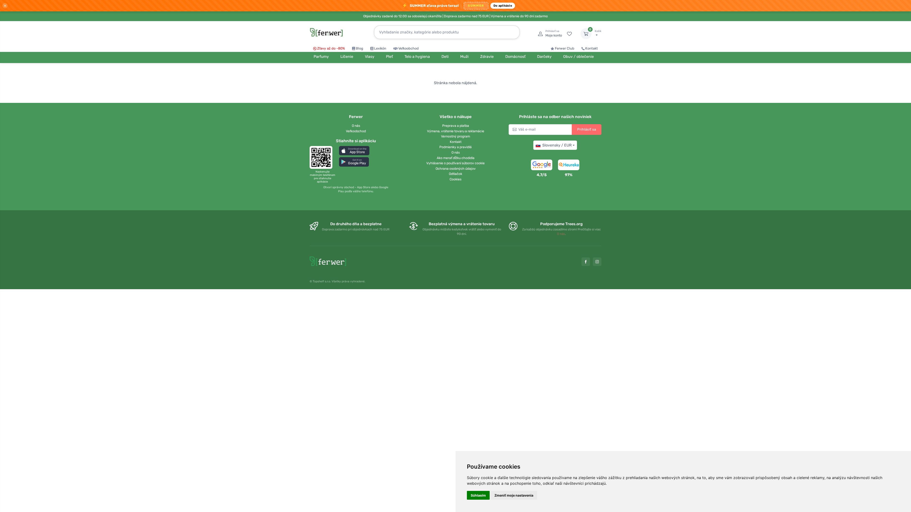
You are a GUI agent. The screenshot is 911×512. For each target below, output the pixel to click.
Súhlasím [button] (478, 495)
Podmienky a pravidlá (455, 147)
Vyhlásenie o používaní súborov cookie (455, 163)
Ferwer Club (564, 48)
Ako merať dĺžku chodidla (455, 158)
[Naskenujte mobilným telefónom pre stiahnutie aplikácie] (322, 157)
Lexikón (380, 48)
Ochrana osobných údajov (456, 169)
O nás (356, 126)
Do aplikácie (502, 5)
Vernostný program (455, 136)
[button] (354, 150)
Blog (359, 48)
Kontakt (591, 48)
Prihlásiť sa (586, 129)
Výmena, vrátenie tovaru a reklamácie (455, 131)
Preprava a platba (455, 126)
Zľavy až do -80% (331, 48)
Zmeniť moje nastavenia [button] (513, 495)
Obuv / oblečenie (578, 56)
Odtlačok (455, 174)
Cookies (455, 179)
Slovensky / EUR (557, 145)
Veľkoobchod (408, 48)
